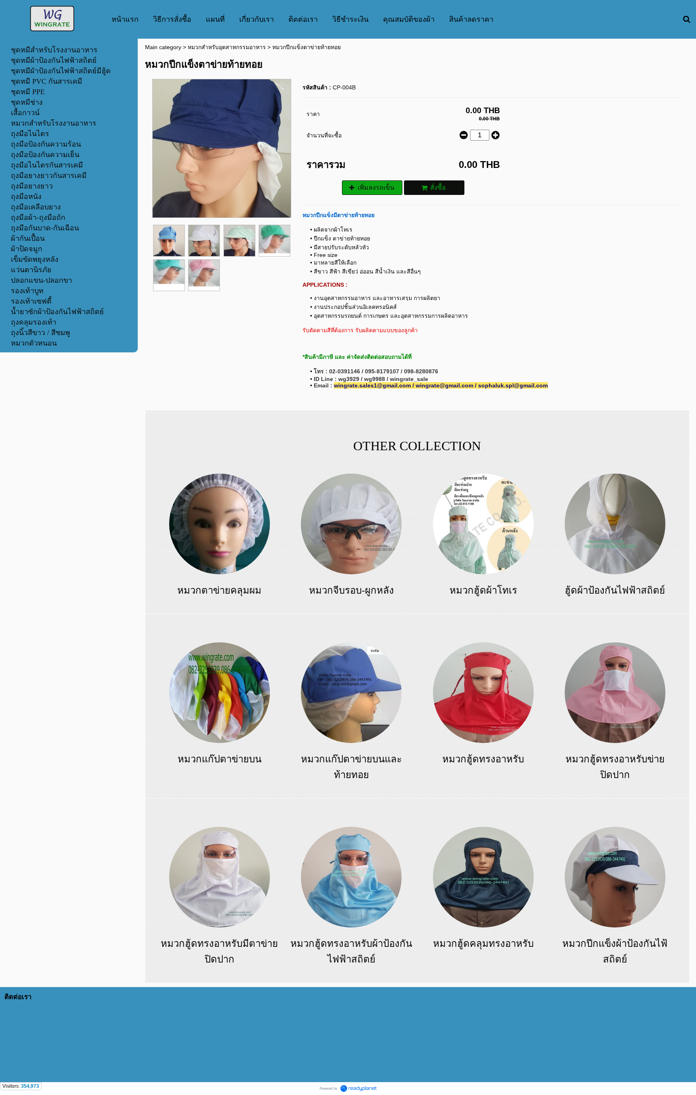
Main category (163, 47)
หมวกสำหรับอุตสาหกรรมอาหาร (227, 47)
